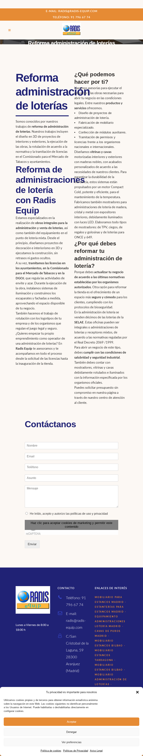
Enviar (32, 544)
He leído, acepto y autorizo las (69, 513)
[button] (137, 692)
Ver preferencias (72, 742)
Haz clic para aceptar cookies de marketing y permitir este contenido (71, 524)
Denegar (71, 731)
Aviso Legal (96, 750)
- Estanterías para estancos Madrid (110, 607)
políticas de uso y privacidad (89, 513)
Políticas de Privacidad (75, 750)
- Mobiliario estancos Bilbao (109, 641)
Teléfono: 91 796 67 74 (71, 17)
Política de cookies (51, 750)
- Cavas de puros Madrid (109, 631)
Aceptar (71, 721)
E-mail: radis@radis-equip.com (71, 11)
